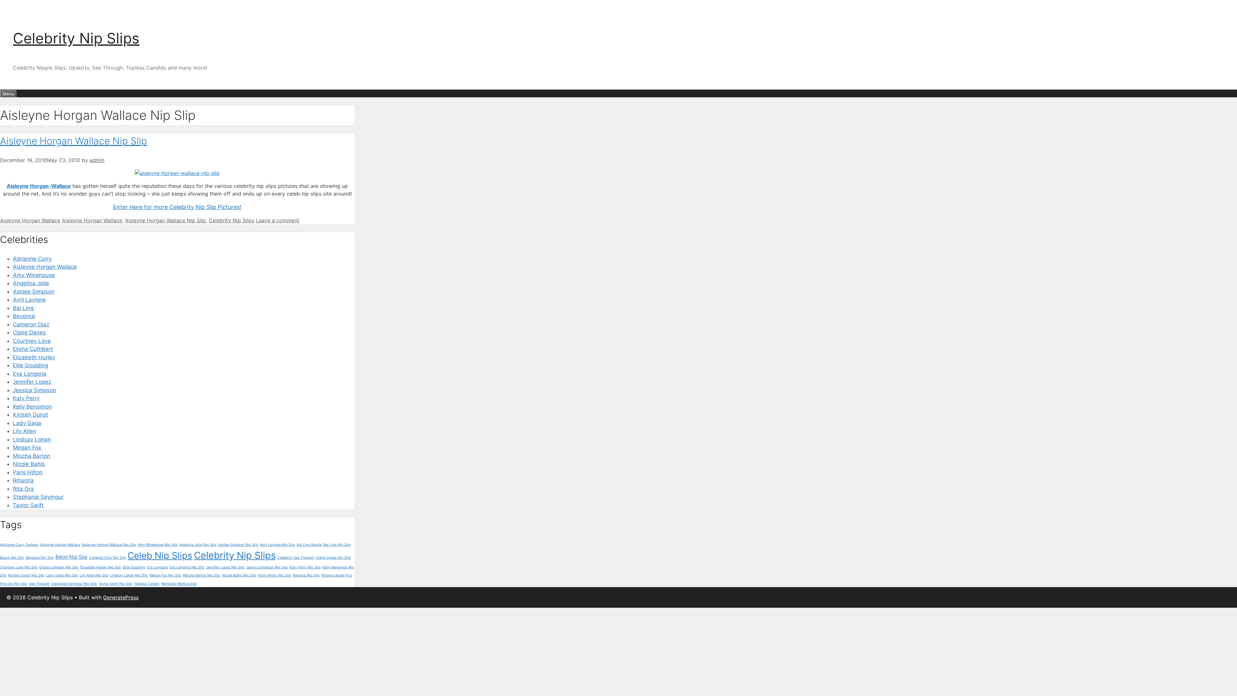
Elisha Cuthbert (33, 349)
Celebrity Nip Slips (76, 38)
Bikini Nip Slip (71, 557)
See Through (39, 584)
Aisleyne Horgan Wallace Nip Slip (73, 141)
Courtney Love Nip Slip (19, 567)
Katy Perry (26, 398)
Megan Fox (27, 447)
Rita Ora (23, 489)
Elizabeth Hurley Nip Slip (100, 567)
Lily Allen (24, 431)
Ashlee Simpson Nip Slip (238, 545)
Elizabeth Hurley (34, 357)
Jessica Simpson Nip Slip (267, 567)
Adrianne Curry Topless (19, 545)
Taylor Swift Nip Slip (115, 584)
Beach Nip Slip (12, 558)
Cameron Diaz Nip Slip (107, 558)
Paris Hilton (28, 472)
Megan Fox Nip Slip (165, 575)
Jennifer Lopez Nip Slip (225, 567)
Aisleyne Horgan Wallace (30, 220)
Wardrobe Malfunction (179, 584)
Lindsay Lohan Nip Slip (129, 575)
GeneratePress (121, 597)
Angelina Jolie (31, 283)
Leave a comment (277, 220)
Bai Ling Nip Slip (337, 545)
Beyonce (24, 316)
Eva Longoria (29, 374)
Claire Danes (29, 332)
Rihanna (23, 480)
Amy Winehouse (34, 275)
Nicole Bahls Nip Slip (239, 575)
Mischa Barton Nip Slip (201, 575)
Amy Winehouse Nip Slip (158, 545)
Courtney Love (32, 341)
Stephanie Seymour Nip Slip (74, 584)
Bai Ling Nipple (309, 545)
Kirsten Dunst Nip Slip (26, 575)
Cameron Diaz (31, 324)
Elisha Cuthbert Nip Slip (59, 567)
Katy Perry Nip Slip (305, 567)
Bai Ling (23, 308)
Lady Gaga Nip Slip (62, 575)
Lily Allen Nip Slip (94, 575)
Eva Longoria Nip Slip (187, 567)
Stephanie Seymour (38, 497)
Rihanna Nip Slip (306, 575)
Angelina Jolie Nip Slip (197, 545)
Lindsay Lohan (32, 439)
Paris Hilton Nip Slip (274, 575)
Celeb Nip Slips (160, 555)
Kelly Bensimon (32, 406)
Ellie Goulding (30, 365)
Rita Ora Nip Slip (13, 584)
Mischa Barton (31, 456)
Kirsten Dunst (30, 414)
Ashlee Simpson (33, 291)
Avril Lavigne (29, 299)
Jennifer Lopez (32, 382)
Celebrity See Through (295, 558)
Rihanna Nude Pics (336, 575)
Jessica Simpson (34, 390)
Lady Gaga (27, 423)
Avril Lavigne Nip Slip (277, 545)
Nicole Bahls (29, 464)
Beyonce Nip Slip (40, 558)
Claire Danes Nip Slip (333, 558)
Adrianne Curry (32, 259)
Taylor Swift (28, 505)
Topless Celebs (146, 584)
